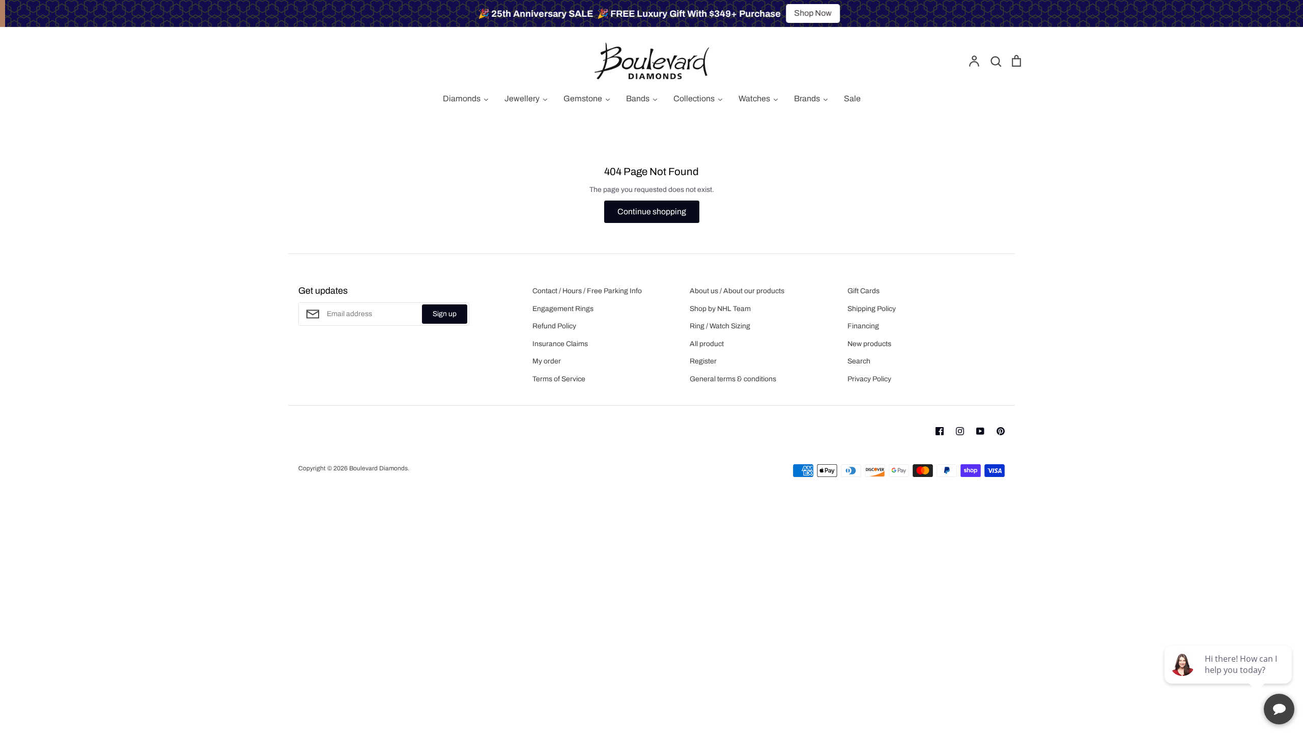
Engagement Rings (562, 309)
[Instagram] (960, 431)
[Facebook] (939, 431)
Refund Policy (554, 326)
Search (858, 361)
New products (869, 344)
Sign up (445, 314)
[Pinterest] (1000, 431)
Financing (863, 326)
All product (707, 344)
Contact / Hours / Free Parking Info (587, 291)
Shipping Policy (871, 309)
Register (703, 361)
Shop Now (808, 13)
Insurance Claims (560, 344)
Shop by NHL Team (720, 309)
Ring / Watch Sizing (720, 326)
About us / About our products (737, 291)
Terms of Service (558, 379)
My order (546, 361)
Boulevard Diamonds (378, 468)
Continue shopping (651, 211)
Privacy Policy (869, 379)
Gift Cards (863, 291)
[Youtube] (980, 431)
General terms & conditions (733, 379)
